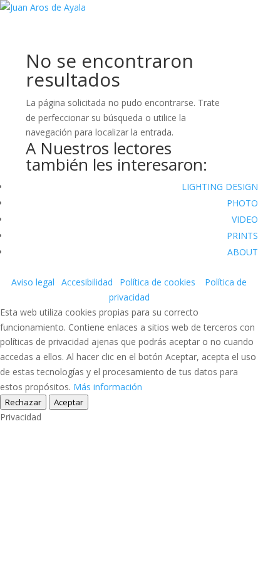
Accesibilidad (87, 282)
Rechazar (23, 402)
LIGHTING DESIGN (220, 187)
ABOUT (242, 252)
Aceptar (68, 402)
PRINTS (242, 236)
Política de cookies (157, 282)
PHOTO (242, 203)
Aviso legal (32, 282)
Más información (107, 387)
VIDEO (245, 219)
